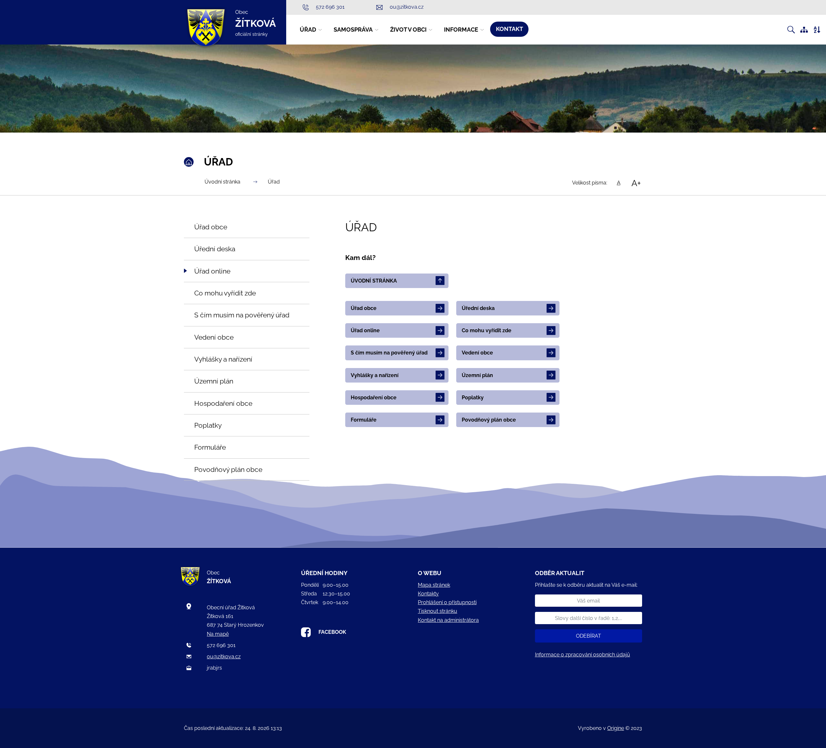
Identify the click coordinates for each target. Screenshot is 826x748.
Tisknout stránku (437, 611)
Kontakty (428, 594)
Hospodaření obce (374, 397)
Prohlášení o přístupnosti (447, 602)
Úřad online (365, 330)
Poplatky (473, 397)
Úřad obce (364, 308)
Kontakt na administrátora (448, 620)
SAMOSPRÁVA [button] (353, 29)
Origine (615, 728)
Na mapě (218, 634)
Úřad (274, 182)
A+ (636, 183)
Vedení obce (477, 353)
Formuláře (364, 420)
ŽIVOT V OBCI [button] (408, 29)
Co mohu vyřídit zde (486, 330)
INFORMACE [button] (461, 29)
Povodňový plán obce (489, 420)
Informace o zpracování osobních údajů (582, 655)
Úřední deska (478, 308)
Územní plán (477, 375)
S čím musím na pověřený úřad (389, 353)
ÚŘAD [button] (308, 29)
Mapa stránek (434, 585)
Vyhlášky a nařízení (374, 375)
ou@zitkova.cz (224, 656)
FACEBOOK (332, 632)
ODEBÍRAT (588, 636)
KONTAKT (509, 28)
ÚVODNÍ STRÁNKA (374, 281)
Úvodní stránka (222, 182)
